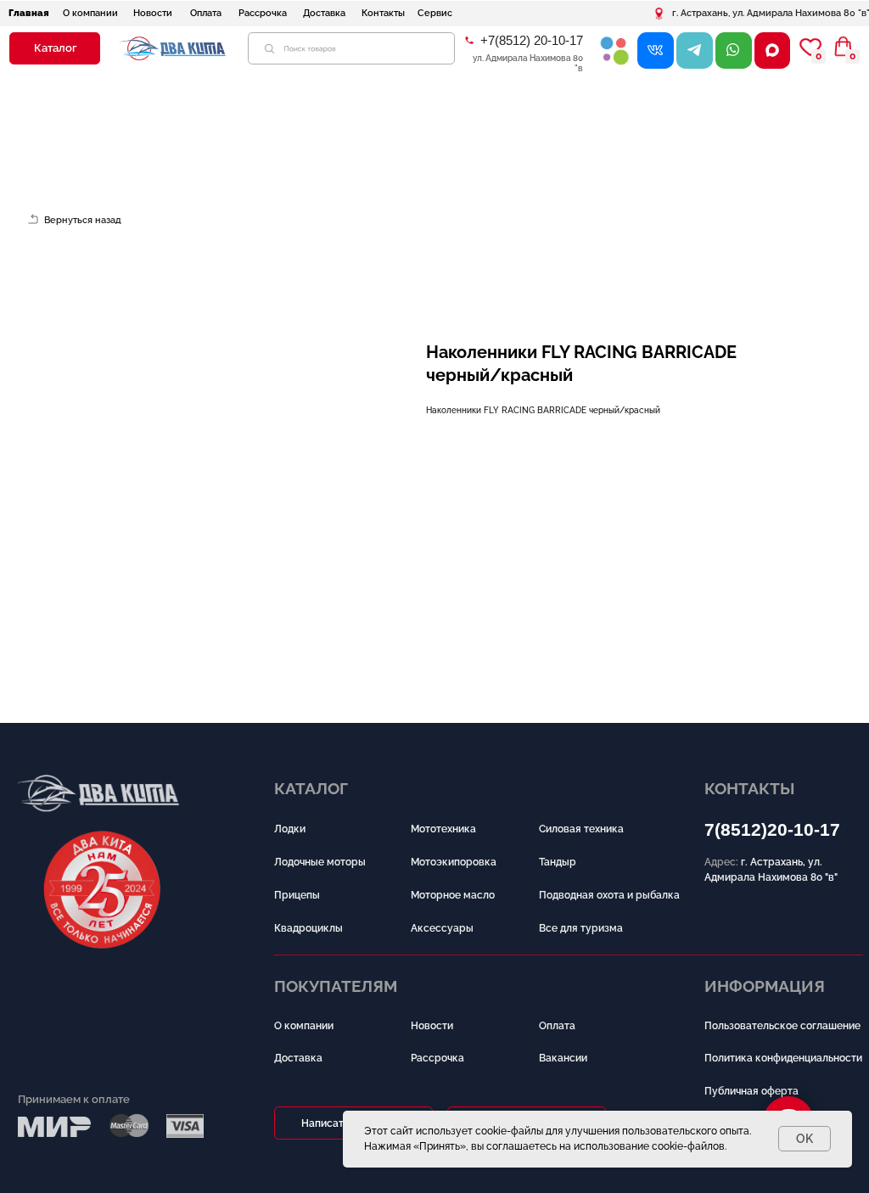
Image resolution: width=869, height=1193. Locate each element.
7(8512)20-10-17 (772, 830)
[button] (55, 48)
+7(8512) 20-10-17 (531, 40)
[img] (615, 50)
